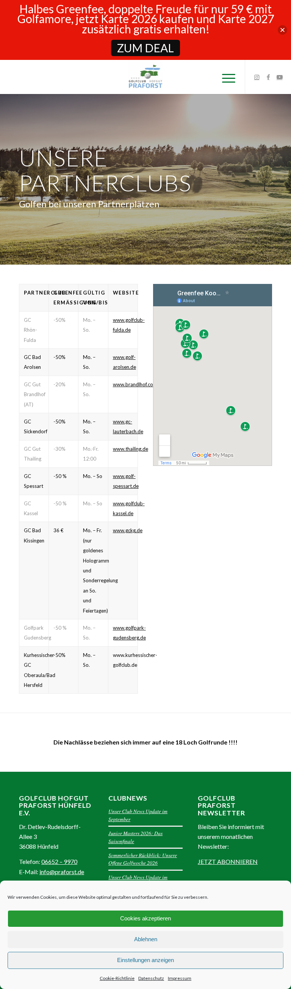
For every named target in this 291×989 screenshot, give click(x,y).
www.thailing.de (130, 449)
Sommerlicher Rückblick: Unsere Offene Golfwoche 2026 (142, 858)
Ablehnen (145, 939)
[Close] (282, 29)
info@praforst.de (61, 871)
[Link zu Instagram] (257, 77)
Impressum (179, 978)
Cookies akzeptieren (145, 918)
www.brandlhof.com (135, 384)
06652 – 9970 (59, 861)
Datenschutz (151, 978)
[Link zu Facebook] (268, 77)
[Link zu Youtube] (279, 77)
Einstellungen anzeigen (145, 960)
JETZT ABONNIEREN (228, 861)
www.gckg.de (127, 530)
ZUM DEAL (145, 48)
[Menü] (224, 77)
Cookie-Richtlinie (117, 978)
